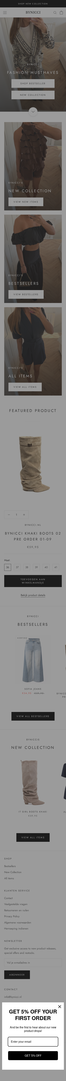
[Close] (59, 1006)
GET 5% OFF (33, 1055)
